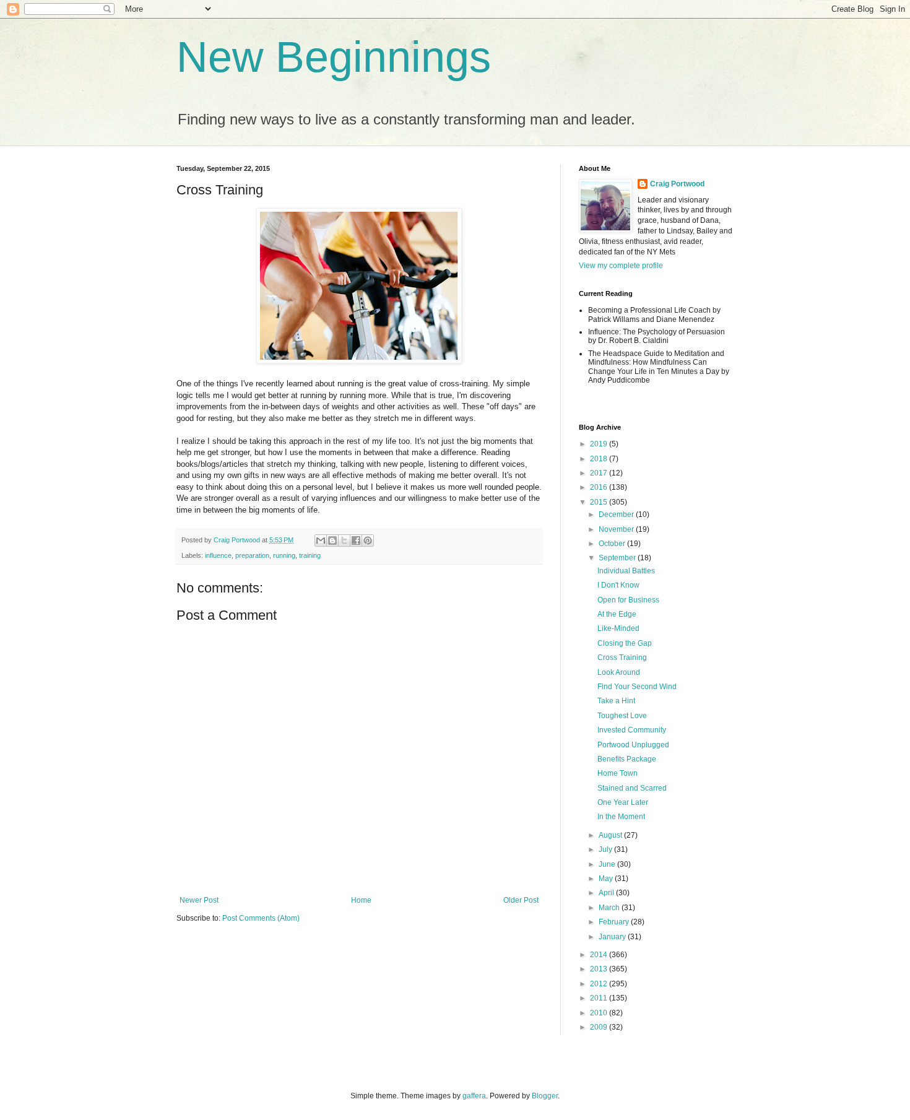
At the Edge (616, 614)
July (606, 849)
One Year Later (622, 802)
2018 (599, 458)
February (615, 922)
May (607, 878)
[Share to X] (344, 540)
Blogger (545, 1096)
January (613, 936)
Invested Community (631, 730)
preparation (252, 555)
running (284, 555)
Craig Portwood (677, 184)
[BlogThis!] (332, 540)
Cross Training (622, 657)
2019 (599, 444)
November (617, 529)
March (610, 907)
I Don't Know (618, 585)
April (607, 892)
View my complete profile (621, 265)
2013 (599, 969)
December (617, 514)
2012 (599, 983)
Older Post (521, 900)
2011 (599, 998)
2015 (599, 502)
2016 (599, 487)
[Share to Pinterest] (368, 540)
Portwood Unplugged (633, 744)
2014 (599, 954)
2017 (599, 473)
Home (361, 900)
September (618, 557)
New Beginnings (333, 57)
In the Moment (621, 816)
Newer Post (199, 900)
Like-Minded (618, 628)
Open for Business (628, 600)
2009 (599, 1027)
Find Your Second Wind (637, 686)
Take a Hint (616, 701)
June (608, 864)
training (310, 555)
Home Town (617, 773)
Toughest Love (622, 715)
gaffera (474, 1096)
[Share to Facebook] (356, 540)
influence (218, 555)
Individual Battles (626, 571)
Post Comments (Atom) (261, 918)
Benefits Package (626, 759)
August (611, 835)
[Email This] (320, 540)
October (613, 543)
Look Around (618, 672)
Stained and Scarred (632, 788)
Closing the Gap (624, 643)
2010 (599, 1013)
